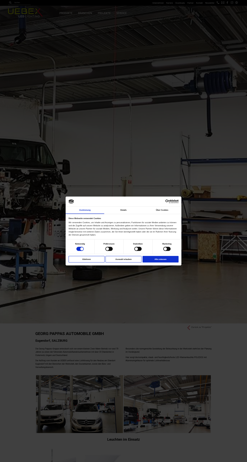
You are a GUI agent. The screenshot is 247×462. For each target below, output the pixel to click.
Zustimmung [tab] (85, 210)
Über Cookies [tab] (162, 210)
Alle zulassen (160, 259)
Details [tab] (123, 210)
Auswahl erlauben (123, 259)
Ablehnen (86, 259)
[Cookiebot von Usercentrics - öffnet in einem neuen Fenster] (167, 201)
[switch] (109, 249)
